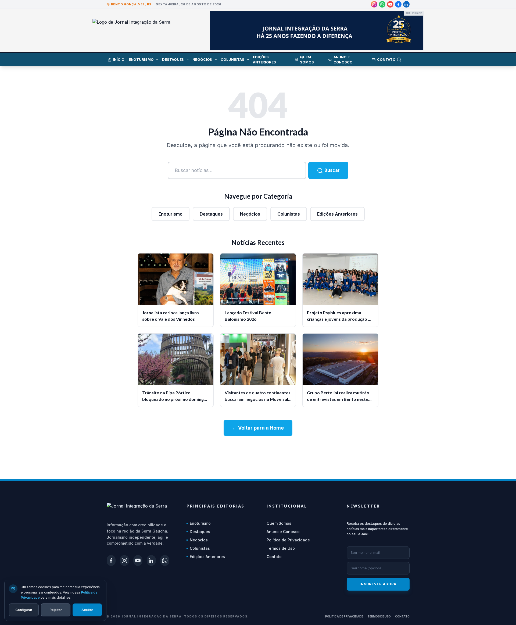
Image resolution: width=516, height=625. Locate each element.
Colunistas (288, 214)
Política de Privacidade (288, 540)
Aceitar (87, 610)
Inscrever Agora (378, 584)
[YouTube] (390, 4)
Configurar (23, 610)
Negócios (250, 214)
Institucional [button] (287, 506)
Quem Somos (279, 523)
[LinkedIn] (406, 4)
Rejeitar (55, 610)
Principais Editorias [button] (216, 506)
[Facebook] (398, 4)
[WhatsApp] (382, 4)
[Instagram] (374, 4)
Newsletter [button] (363, 506)
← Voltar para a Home (258, 428)
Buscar (331, 170)
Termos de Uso (281, 548)
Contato (274, 556)
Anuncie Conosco (283, 531)
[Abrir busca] (403, 59)
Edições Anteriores (337, 214)
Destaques (211, 214)
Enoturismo (170, 214)
